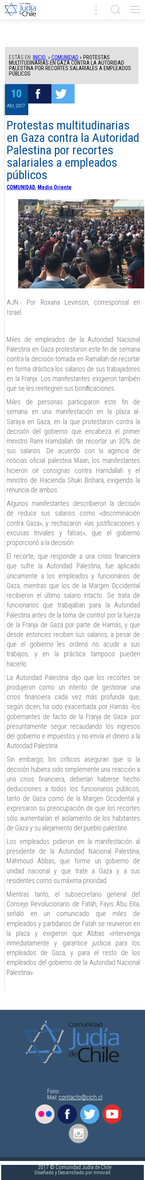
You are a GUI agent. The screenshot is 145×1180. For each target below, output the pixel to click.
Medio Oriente (55, 187)
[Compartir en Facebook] (39, 94)
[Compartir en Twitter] (63, 94)
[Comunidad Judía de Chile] (23, 9)
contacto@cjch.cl (80, 1097)
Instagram (78, 1133)
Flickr (45, 1114)
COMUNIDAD (64, 57)
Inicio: (40, 57)
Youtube (112, 1114)
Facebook (67, 1114)
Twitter (89, 1114)
